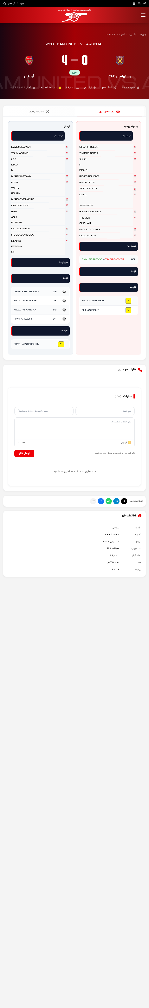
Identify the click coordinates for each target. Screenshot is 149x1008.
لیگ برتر (132, 34)
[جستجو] (4, 3)
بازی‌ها (143, 34)
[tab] (109, 111)
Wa (108, 501)
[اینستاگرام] (139, 3)
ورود (22, 3)
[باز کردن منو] (143, 15)
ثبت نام (11, 3)
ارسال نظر (24, 453)
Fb (101, 501)
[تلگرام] (144, 3)
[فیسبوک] (134, 3)
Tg (116, 501)
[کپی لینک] (93, 501)
